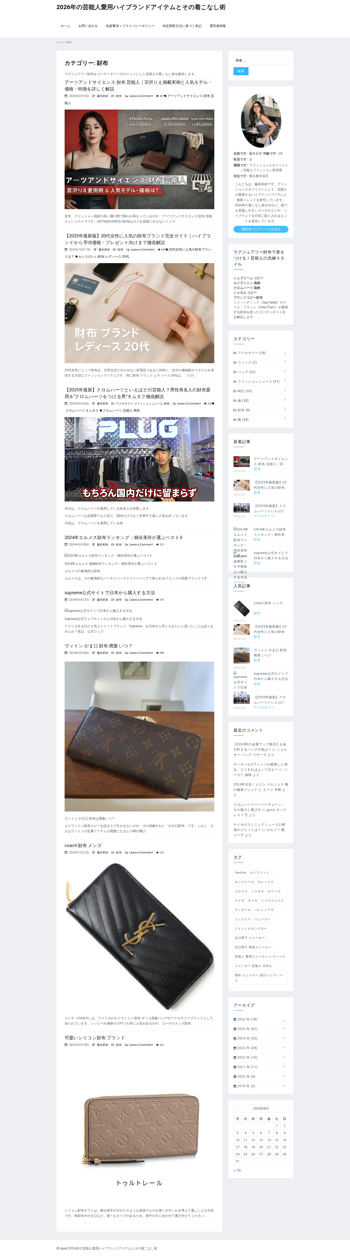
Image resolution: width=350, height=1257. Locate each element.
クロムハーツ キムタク (82, 410)
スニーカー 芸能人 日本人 (253, 966)
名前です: (240, 153)
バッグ (246, 372)
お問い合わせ (88, 26)
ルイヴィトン (259, 872)
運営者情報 (218, 26)
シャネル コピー (245, 293)
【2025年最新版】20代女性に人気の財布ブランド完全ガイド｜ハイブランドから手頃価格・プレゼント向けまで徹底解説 (138, 239)
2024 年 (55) (246, 1038)
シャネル (257, 891)
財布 (119, 96)
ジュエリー (243, 919)
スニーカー (262, 919)
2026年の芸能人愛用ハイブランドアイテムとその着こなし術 (141, 7)
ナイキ (239, 900)
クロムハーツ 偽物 (247, 288)
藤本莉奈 (102, 96)
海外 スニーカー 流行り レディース (259, 977)
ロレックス (266, 882)
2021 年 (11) (246, 1067)
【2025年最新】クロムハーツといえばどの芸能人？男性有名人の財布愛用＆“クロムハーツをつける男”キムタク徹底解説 (137, 393)
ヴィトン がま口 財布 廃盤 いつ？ (99, 645)
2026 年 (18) (246, 1019)
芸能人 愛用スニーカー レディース (260, 956)
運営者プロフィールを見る (261, 229)
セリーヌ (274, 891)
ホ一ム (65, 26)
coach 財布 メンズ (83, 845)
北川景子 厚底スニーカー (253, 947)
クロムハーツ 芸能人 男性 (121, 410)
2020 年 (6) (245, 1076)
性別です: (240, 159)
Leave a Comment (141, 96)
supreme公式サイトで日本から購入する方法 (110, 592)
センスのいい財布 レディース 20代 (103, 256)
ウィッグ (247, 362)
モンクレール (244, 882)
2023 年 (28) (246, 1048)
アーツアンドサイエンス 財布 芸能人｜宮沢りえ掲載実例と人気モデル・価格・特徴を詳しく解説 (138, 85)
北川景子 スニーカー (250, 938)
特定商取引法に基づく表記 (182, 26)
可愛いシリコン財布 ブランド (95, 1037)
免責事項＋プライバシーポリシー (130, 26)
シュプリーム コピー (249, 278)
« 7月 (237, 1170)
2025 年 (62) (246, 1029)
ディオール (243, 910)
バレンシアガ (264, 910)
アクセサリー (124, 403)
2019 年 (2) (245, 1086)
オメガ (253, 900)
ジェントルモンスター (251, 928)
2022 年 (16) (246, 1057)
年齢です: (270, 153)
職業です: (241, 165)
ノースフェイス (272, 900)
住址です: (240, 176)
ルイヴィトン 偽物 (247, 283)
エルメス (241, 891)
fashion (240, 872)
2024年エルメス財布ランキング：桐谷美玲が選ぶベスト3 (123, 537)
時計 (244, 391)
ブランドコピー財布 (248, 297)
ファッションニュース (148, 403)
